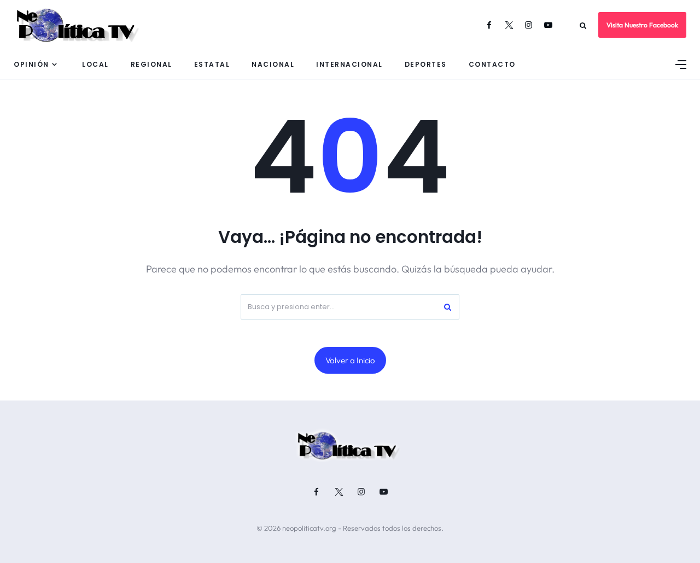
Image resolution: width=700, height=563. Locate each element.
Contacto (492, 64)
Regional (151, 64)
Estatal (212, 64)
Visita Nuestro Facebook (642, 25)
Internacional (349, 64)
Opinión (31, 64)
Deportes (426, 64)
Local (95, 64)
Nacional (273, 64)
